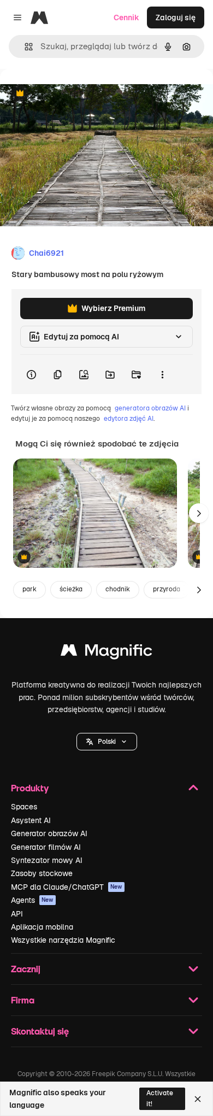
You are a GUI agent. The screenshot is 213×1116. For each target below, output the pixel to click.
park (29, 589)
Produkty (30, 788)
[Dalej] (199, 513)
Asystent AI (31, 820)
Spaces (24, 807)
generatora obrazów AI (150, 408)
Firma (22, 1000)
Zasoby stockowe (42, 873)
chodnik (117, 589)
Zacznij (25, 968)
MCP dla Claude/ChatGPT (66, 887)
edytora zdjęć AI (128, 418)
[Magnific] (106, 652)
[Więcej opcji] (162, 374)
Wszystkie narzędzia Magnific (63, 940)
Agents (32, 900)
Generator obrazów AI (49, 833)
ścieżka (71, 589)
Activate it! (159, 1098)
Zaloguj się (176, 17)
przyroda (166, 589)
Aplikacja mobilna (42, 927)
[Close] (198, 1099)
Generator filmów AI (46, 847)
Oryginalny (75, 94)
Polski (107, 741)
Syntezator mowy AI (46, 860)
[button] (106, 741)
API (17, 914)
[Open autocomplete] (24, 47)
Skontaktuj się (40, 1031)
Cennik (126, 17)
